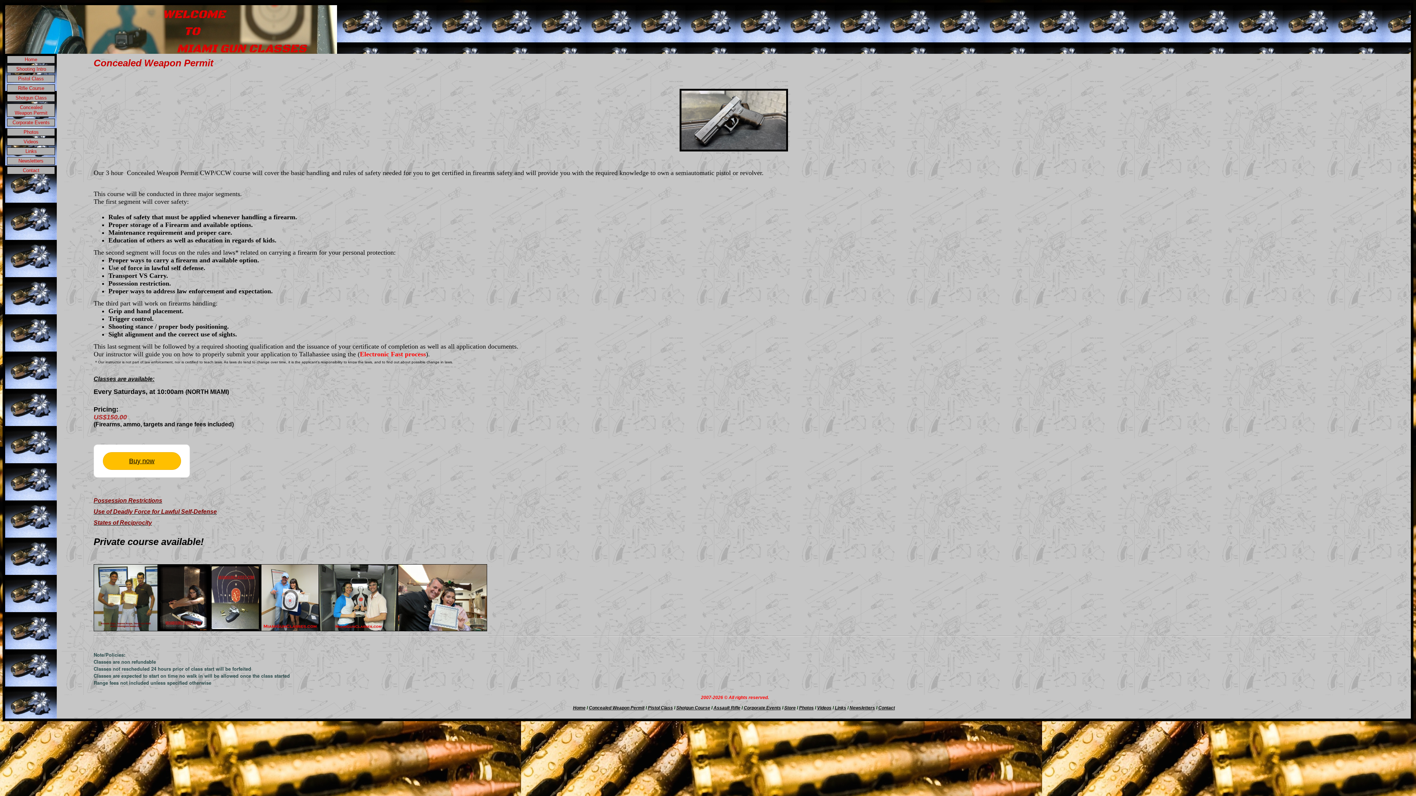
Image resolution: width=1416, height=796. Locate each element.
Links (31, 151)
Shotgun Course (693, 708)
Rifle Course (31, 88)
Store (790, 708)
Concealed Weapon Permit (31, 110)
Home (31, 59)
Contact (31, 170)
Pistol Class (31, 78)
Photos (31, 132)
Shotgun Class (31, 98)
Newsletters (31, 161)
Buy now (142, 461)
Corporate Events (31, 122)
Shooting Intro (31, 69)
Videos (31, 141)
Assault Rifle (727, 708)
